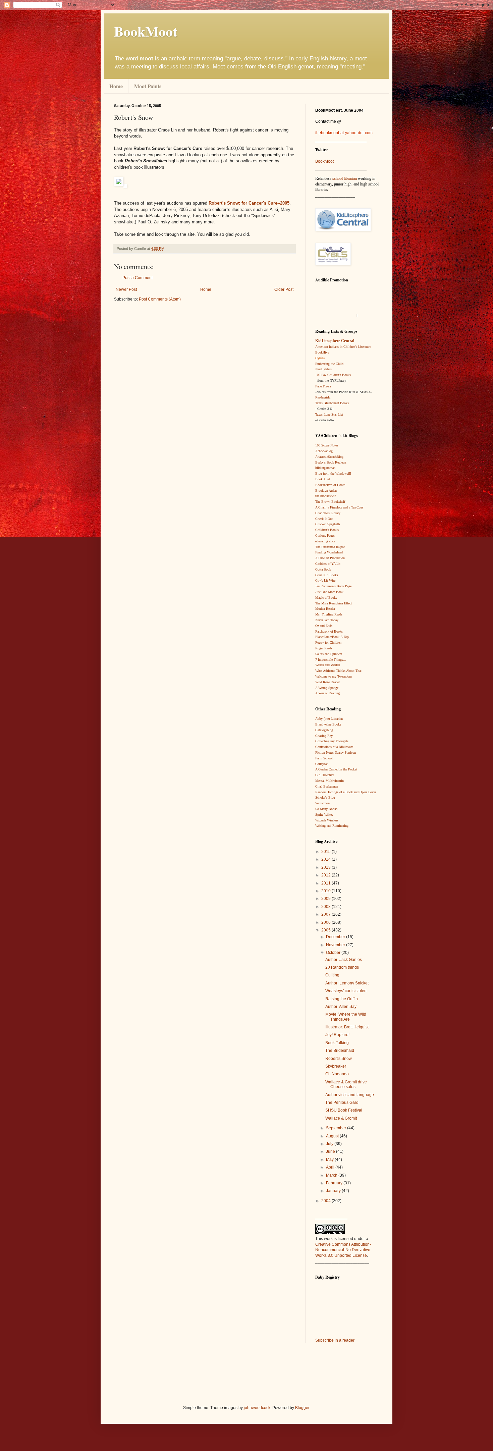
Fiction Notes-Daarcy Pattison (335, 752)
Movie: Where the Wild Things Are (345, 1016)
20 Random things (342, 967)
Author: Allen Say (341, 1006)
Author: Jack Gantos (343, 959)
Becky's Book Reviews (330, 462)
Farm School (324, 758)
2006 (326, 922)
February (334, 1183)
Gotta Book (323, 569)
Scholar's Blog (325, 797)
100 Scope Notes (326, 445)
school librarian (344, 178)
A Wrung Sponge (326, 688)
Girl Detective (324, 775)
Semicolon (322, 803)
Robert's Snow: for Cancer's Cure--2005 (249, 203)
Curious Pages (325, 535)
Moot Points (147, 86)
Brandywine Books (328, 724)
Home (116, 86)
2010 (326, 891)
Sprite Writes (324, 814)
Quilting (332, 975)
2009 (326, 898)
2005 (326, 930)
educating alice (325, 541)
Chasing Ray (324, 736)
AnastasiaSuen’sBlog (329, 457)
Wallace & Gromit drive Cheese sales (346, 1084)
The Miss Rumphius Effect (333, 603)
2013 (326, 867)
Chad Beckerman (326, 786)
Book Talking (337, 1042)
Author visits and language (349, 1094)
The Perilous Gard (342, 1102)
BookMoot (324, 161)
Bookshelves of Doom (330, 485)
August (333, 1136)
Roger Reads (323, 648)
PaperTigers (323, 386)
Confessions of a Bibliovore (334, 747)
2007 (326, 914)
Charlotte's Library (327, 513)
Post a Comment (137, 277)
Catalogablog (324, 730)
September (336, 1128)
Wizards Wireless (326, 820)
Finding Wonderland (329, 552)
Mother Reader (325, 608)
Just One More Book (329, 592)
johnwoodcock (257, 1407)
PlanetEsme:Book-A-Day (332, 637)
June (331, 1151)
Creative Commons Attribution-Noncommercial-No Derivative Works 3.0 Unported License (343, 1250)
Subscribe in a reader (334, 1340)
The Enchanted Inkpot (330, 547)
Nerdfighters (323, 369)
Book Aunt (322, 479)
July (330, 1143)
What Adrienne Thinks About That (338, 671)
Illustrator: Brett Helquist (347, 1027)
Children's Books (327, 530)
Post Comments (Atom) (160, 299)
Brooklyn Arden (326, 490)
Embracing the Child (329, 364)
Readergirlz (322, 397)
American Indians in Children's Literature (343, 346)
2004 (326, 1200)
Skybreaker (335, 1066)
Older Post (283, 289)
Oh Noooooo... (338, 1074)
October (333, 952)
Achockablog (324, 451)
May (330, 1159)
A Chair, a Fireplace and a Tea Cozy (339, 507)
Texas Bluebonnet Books (332, 403)
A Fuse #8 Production (330, 558)
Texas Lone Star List (329, 414)
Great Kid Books (326, 575)
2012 (326, 875)
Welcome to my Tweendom (333, 676)
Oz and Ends (323, 626)
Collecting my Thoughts (331, 741)
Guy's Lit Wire (325, 580)
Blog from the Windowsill (333, 473)
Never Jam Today (326, 620)
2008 (326, 906)
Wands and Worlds (327, 665)
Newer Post (126, 289)
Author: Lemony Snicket (347, 983)
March (332, 1175)
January (334, 1190)
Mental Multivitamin (329, 781)
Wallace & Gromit (341, 1118)
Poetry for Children (328, 642)
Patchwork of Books (329, 631)
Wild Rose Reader (327, 682)
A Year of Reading (327, 693)
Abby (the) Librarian (329, 718)
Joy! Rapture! (337, 1034)
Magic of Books (326, 597)
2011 (326, 883)
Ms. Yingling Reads (328, 614)
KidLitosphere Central (334, 340)
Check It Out (324, 519)
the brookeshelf (325, 496)
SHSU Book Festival (343, 1110)
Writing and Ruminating (331, 825)
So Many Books (326, 809)
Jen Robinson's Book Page (333, 586)
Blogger (302, 1407)
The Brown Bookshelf (330, 501)
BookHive (322, 352)
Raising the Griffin (341, 999)
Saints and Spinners (328, 654)
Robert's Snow (338, 1058)
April (330, 1167)
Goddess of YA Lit (327, 564)
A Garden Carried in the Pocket (336, 769)
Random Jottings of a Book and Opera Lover (345, 792)
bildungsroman (325, 468)
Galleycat (321, 764)
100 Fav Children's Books (333, 375)
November (336, 945)
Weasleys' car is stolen (346, 990)
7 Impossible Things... (330, 659)
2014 (326, 859)
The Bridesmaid (339, 1050)
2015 (326, 851)
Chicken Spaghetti (327, 524)
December (336, 936)
